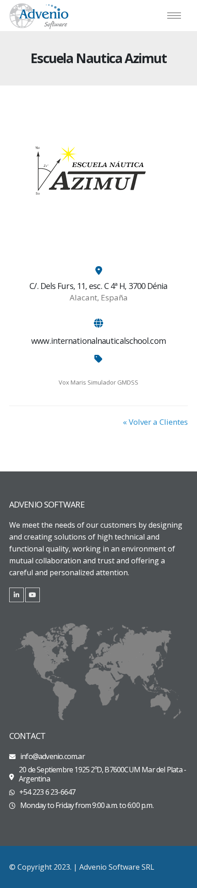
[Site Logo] (39, 15)
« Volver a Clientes (155, 422)
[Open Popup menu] (174, 15)
